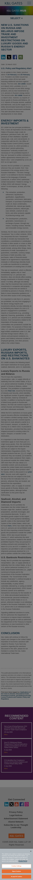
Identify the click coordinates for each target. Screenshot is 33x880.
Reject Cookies (16, 871)
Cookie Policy (23, 861)
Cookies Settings (16, 866)
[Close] (31, 851)
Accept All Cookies (16, 876)
